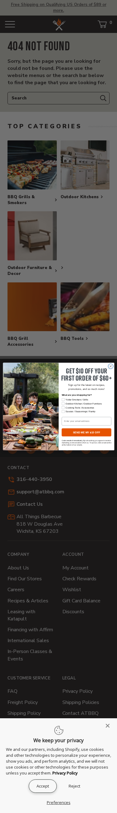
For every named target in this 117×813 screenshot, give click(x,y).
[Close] (110, 726)
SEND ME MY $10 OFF (86, 432)
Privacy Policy (65, 773)
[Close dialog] (110, 366)
